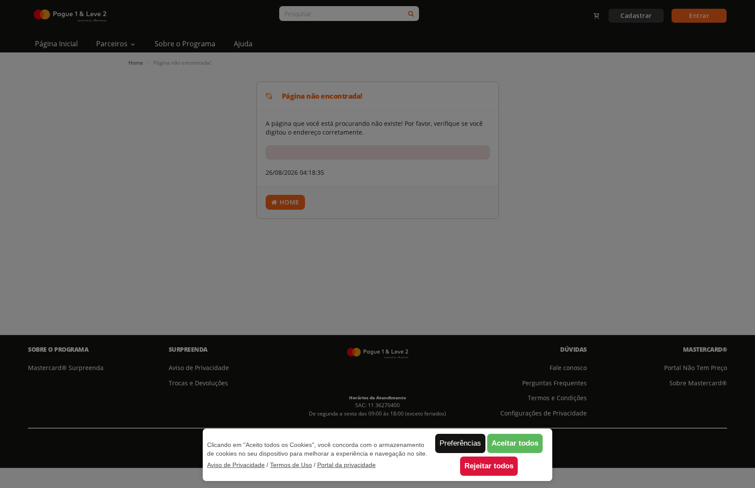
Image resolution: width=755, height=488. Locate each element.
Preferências (460, 443)
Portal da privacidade (346, 464)
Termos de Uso (291, 464)
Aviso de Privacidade (236, 464)
